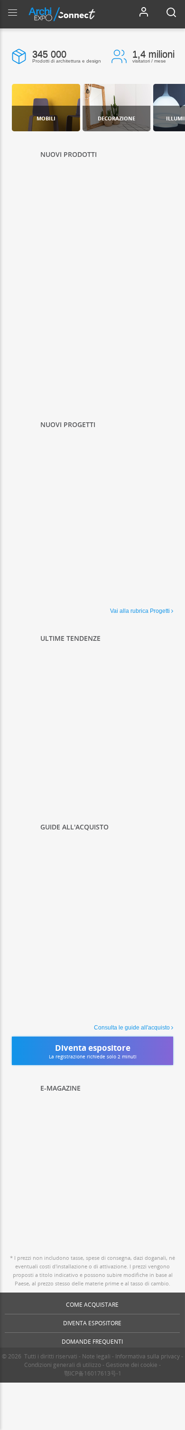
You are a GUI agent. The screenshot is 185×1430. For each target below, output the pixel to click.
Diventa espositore (92, 1323)
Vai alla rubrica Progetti (140, 611)
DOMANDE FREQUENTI (92, 1342)
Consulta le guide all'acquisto (132, 1027)
